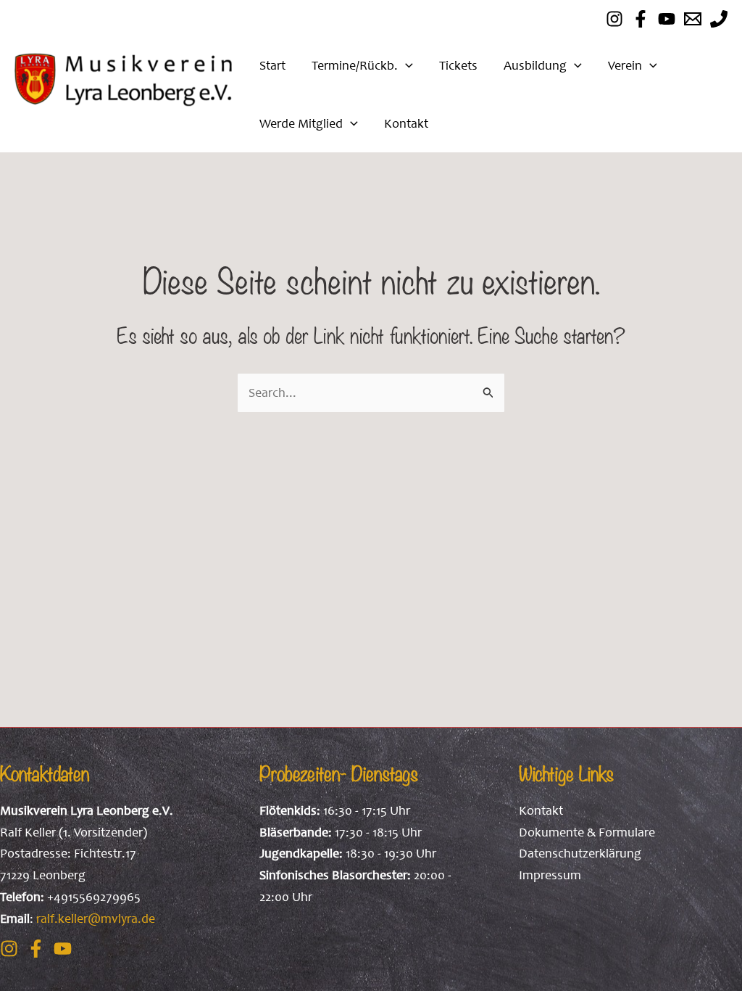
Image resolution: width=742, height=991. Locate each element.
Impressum (550, 875)
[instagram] (614, 19)
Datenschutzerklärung (580, 853)
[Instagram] (9, 948)
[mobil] (719, 19)
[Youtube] (666, 19)
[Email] (692, 19)
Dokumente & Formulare (587, 832)
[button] (405, 65)
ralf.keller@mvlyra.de (95, 918)
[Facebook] (640, 19)
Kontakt (541, 810)
